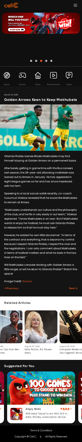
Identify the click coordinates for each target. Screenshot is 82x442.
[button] (31, 61)
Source (27, 281)
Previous (12, 288)
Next (72, 288)
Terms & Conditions (41, 430)
